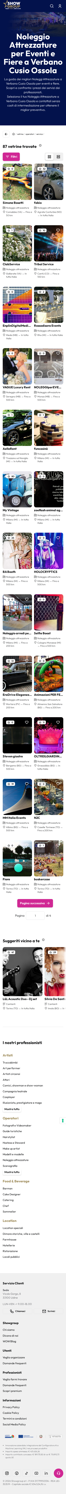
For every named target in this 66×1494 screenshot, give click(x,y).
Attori (6, 1079)
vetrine (20, 134)
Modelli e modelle (13, 1154)
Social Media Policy (14, 1424)
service (39, 134)
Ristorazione (10, 1251)
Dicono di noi (10, 1335)
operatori (30, 134)
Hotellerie (9, 1245)
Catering (8, 1200)
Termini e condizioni (15, 1418)
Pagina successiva (32, 903)
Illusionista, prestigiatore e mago (22, 1102)
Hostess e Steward (14, 1142)
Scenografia (10, 1165)
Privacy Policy (11, 1407)
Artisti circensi (11, 1074)
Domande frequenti (14, 1363)
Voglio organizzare (14, 1357)
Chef (6, 1205)
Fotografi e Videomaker (17, 1125)
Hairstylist (9, 1137)
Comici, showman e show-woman (23, 1085)
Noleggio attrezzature (16, 1160)
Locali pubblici (11, 1256)
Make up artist (11, 1148)
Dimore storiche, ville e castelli (21, 1233)
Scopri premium (12, 1391)
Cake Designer (12, 1194)
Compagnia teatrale (15, 1091)
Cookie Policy (11, 1412)
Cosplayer (9, 1097)
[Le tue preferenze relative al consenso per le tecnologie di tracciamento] (63, 1120)
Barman (8, 1188)
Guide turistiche (12, 1131)
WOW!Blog (9, 1341)
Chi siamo (9, 1329)
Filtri (14, 157)
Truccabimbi (10, 1062)
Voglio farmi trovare (15, 1379)
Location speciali (13, 1228)
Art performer (11, 1068)
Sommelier (9, 1211)
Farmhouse (9, 1239)
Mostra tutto (11, 1109)
